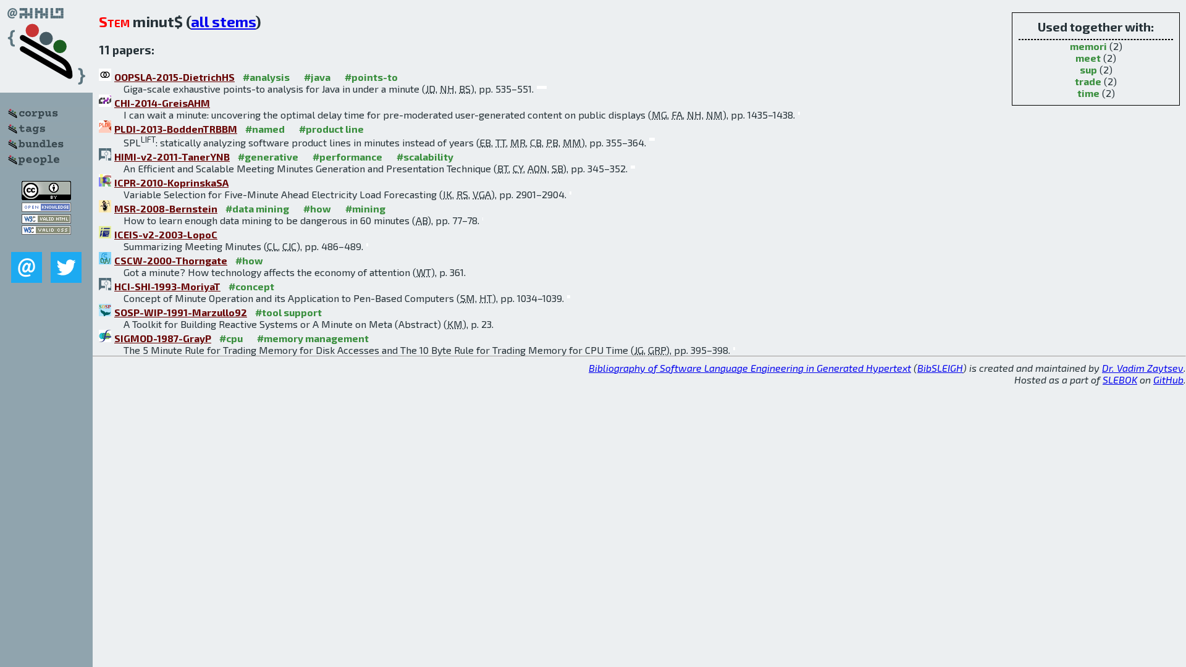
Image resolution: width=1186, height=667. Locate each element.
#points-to (371, 77)
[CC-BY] (46, 196)
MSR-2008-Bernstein (165, 208)
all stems (223, 21)
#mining (365, 208)
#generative (268, 156)
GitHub (1168, 379)
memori (1088, 46)
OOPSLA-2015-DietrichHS (174, 77)
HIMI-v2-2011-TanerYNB (172, 156)
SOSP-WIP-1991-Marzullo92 (180, 312)
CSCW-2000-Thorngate (170, 260)
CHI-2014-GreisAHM (162, 103)
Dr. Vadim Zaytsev (1143, 368)
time (1088, 93)
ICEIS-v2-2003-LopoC (165, 234)
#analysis (266, 77)
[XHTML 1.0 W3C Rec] (46, 219)
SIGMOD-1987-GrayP (162, 338)
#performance (347, 156)
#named (265, 129)
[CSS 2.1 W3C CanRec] (46, 243)
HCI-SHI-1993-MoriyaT (167, 286)
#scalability (425, 156)
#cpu (231, 338)
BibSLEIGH (940, 368)
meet (1088, 58)
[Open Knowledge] (46, 208)
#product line (331, 129)
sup (1088, 69)
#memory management (313, 338)
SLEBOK (1120, 379)
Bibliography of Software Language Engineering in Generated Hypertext (750, 368)
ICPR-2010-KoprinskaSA (171, 182)
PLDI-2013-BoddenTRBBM (175, 129)
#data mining (257, 208)
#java (317, 77)
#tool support (288, 312)
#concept (251, 286)
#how (317, 208)
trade (1088, 81)
